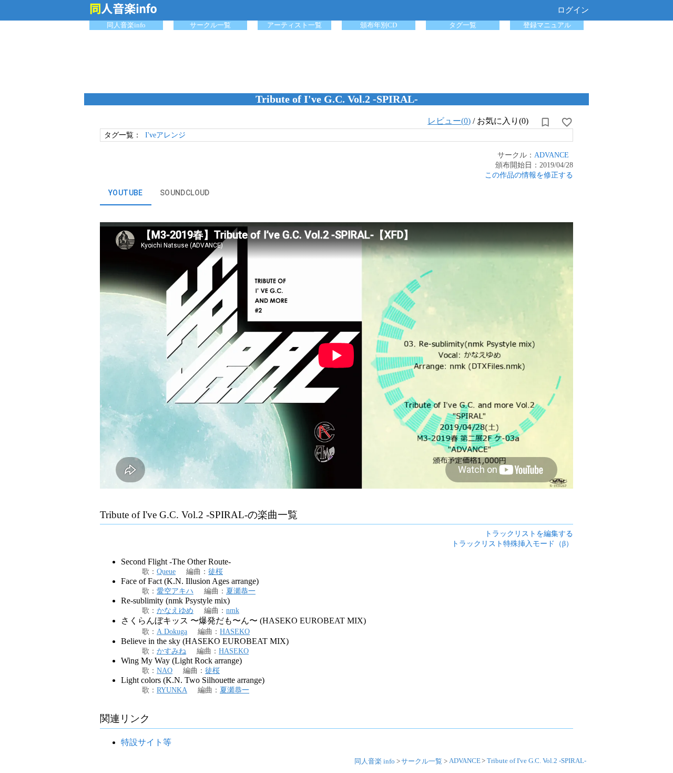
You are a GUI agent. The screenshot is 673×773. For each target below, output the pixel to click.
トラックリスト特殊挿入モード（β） (512, 543)
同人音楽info (126, 25)
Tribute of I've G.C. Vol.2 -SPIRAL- (536, 761)
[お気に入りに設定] (566, 122)
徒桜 (215, 571)
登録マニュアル (547, 25)
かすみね (171, 651)
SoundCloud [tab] (185, 193)
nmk (232, 610)
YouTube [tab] (125, 193)
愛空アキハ (175, 591)
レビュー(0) (449, 120)
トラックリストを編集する (529, 533)
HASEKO (235, 631)
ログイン (573, 10)
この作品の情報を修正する (529, 175)
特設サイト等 (146, 742)
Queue (166, 571)
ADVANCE (551, 155)
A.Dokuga (172, 631)
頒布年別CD (378, 25)
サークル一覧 (210, 25)
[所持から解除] (545, 122)
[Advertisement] (336, 59)
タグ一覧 (462, 25)
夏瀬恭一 (241, 591)
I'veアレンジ (165, 135)
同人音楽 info (374, 761)
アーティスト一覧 (294, 25)
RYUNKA (172, 690)
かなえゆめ (175, 610)
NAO (164, 670)
